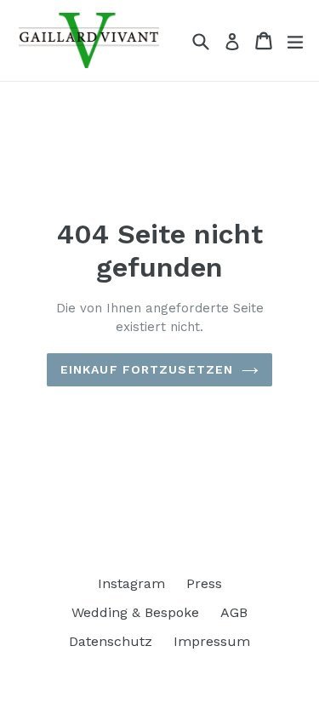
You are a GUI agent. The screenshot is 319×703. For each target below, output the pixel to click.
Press (204, 583)
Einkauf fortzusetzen (146, 369)
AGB (234, 612)
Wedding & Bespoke (135, 612)
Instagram (131, 583)
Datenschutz (110, 641)
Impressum (212, 641)
